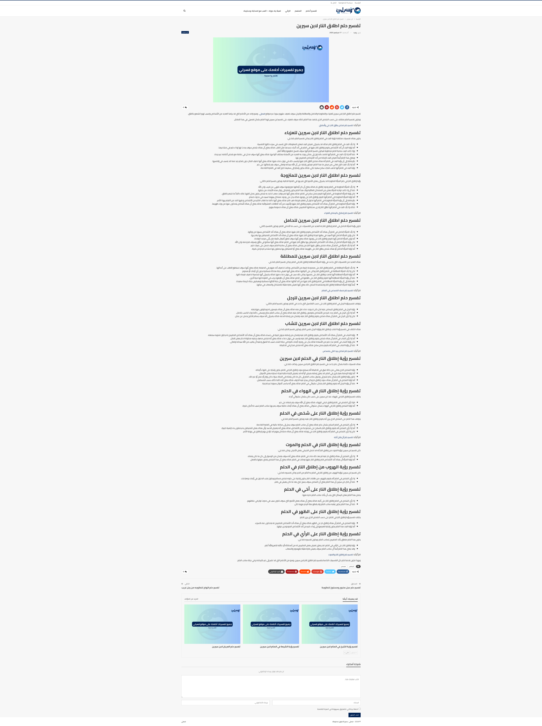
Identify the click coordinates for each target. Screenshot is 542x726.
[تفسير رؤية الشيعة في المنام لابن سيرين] (271, 624)
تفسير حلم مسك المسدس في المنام (337, 290)
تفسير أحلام (311, 11)
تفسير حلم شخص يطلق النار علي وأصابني (336, 125)
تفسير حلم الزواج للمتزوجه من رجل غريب (200, 588)
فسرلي (262, 114)
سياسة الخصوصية (345, 2)
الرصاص (351, 566)
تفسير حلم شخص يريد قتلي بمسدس (338, 351)
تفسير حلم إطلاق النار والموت (340, 555)
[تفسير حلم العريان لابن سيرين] (212, 624)
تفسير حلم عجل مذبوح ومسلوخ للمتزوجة (341, 588)
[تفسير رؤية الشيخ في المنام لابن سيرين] (330, 624)
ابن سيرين (185, 32)
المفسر (298, 11)
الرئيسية (358, 2)
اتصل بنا (333, 2)
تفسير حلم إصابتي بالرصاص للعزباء (338, 213)
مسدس (343, 566)
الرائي (287, 11)
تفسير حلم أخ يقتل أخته (343, 437)
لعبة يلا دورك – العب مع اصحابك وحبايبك (262, 11)
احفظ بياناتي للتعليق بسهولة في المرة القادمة (337, 709)
